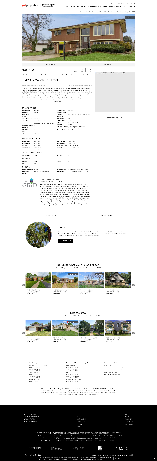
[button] (115, 92)
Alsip (44, 85)
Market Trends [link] (87, 75)
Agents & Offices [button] (94, 6)
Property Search (81, 418)
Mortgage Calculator (115, 118)
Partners (79, 424)
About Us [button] (131, 6)
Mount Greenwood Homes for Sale (113, 368)
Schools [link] (68, 75)
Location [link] (61, 75)
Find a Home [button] (70, 6)
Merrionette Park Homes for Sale (113, 370)
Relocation (80, 423)
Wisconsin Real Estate (30, 421)
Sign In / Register (124, 4)
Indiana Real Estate (29, 418)
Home (78, 414)
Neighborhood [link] (77, 75)
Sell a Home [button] (81, 6)
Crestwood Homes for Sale (111, 365)
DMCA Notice (129, 424)
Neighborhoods (81, 419)
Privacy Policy (129, 421)
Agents (127, 416)
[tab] (50, 215)
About (79, 416)
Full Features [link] (27, 75)
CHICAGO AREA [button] (108, 4)
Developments (109, 6)
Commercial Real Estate (31, 414)
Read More (57, 101)
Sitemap (125, 455)
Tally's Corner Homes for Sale (112, 374)
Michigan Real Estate (30, 419)
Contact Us (128, 419)
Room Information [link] (38, 75)
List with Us (128, 418)
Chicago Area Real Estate (31, 416)
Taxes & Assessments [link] (51, 75)
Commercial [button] (121, 6)
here (101, 459)
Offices (127, 414)
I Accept (117, 458)
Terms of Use (128, 423)
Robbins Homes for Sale (110, 372)
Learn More (65, 240)
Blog (78, 426)
